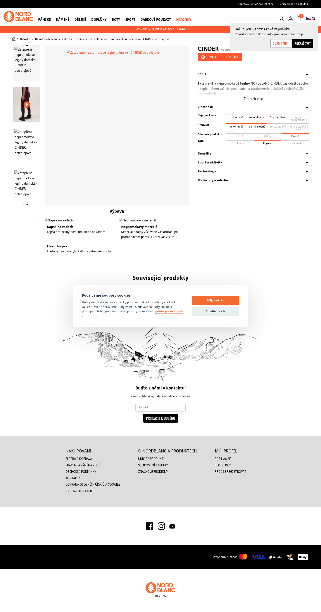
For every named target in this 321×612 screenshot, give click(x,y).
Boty (116, 19)
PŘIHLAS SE (223, 459)
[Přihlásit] (290, 18)
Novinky (183, 19)
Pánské (44, 19)
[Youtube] (172, 526)
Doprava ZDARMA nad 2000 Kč (255, 3)
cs (314, 18)
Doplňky (99, 19)
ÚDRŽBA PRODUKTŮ (151, 459)
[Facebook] (149, 526)
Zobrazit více (253, 99)
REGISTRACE (223, 465)
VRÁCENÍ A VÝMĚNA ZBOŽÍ (84, 465)
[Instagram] (161, 526)
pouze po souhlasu (169, 311)
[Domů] (14, 39)
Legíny (80, 39)
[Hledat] (281, 18)
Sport (130, 19)
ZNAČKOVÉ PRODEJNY (153, 471)
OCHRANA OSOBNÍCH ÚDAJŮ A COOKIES (93, 484)
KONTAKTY (73, 478)
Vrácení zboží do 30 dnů (294, 3)
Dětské (80, 19)
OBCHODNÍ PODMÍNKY (81, 471)
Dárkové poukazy (155, 19)
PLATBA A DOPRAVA (79, 459)
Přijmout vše (215, 300)
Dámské (62, 19)
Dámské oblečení (46, 39)
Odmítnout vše (215, 311)
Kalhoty (67, 39)
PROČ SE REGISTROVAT (230, 471)
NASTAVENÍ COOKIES (80, 491)
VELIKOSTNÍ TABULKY (153, 465)
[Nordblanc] (18, 16)
